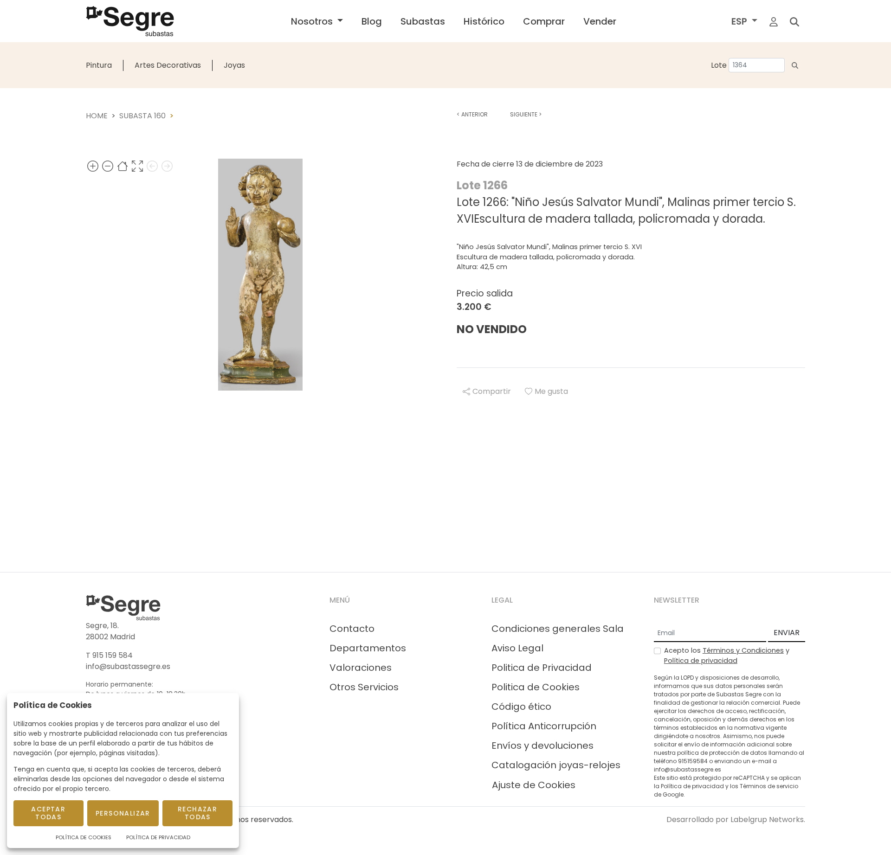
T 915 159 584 (109, 655)
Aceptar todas (48, 813)
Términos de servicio (769, 786)
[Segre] (130, 21)
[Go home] (122, 166)
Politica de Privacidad (541, 667)
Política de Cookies (83, 837)
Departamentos (367, 648)
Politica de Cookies (535, 687)
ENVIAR (787, 632)
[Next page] (167, 166)
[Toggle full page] (137, 166)
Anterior (472, 114)
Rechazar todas (197, 813)
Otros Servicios (364, 687)
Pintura (99, 65)
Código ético (521, 706)
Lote (719, 65)
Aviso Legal (517, 648)
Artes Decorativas (168, 65)
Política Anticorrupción (543, 726)
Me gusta (551, 391)
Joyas (234, 65)
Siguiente (526, 114)
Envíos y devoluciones (542, 745)
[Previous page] (152, 166)
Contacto (351, 628)
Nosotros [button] (313, 21)
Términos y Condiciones (743, 650)
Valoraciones (360, 667)
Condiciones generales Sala (557, 628)
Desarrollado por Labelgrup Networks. (735, 819)
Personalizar (123, 813)
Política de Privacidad (158, 837)
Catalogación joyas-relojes (555, 765)
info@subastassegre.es (128, 666)
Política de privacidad (700, 660)
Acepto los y (726, 655)
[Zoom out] (107, 166)
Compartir (491, 391)
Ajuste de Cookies (533, 784)
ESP (740, 21)
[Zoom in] (92, 166)
